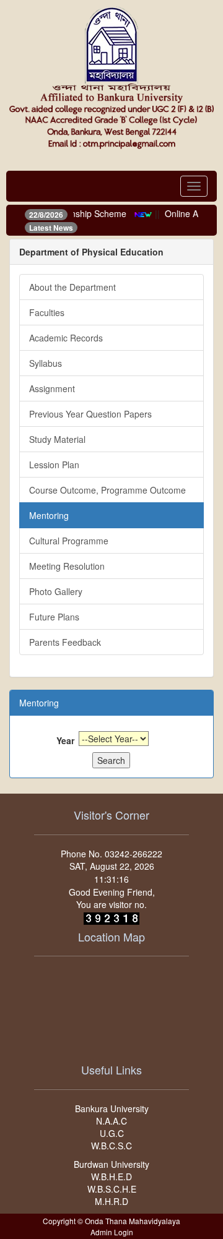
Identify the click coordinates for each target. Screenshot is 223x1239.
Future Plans (54, 617)
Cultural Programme (68, 540)
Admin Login (111, 1232)
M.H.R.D (111, 1201)
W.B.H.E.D (111, 1176)
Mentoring (49, 515)
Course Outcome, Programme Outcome (107, 490)
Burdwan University (111, 1164)
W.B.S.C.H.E (111, 1189)
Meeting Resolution (67, 566)
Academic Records (66, 338)
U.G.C (112, 1133)
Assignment (52, 388)
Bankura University (112, 1108)
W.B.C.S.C (111, 1145)
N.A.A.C (111, 1121)
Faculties (46, 312)
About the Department (72, 287)
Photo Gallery (55, 591)
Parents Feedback (65, 642)
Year (65, 740)
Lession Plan (54, 464)
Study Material (57, 439)
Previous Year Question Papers (90, 414)
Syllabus (45, 363)
